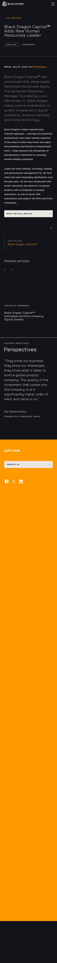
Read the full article (19, 214)
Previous (5, 269)
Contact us (13, 464)
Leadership (28, 44)
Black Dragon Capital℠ (23, 244)
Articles (11, 45)
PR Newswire (39, 67)
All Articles (14, 18)
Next (12, 269)
